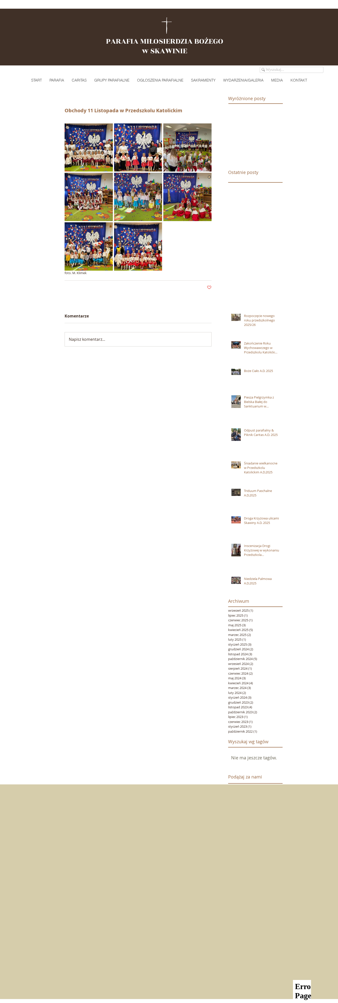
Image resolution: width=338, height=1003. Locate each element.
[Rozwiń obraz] (89, 147)
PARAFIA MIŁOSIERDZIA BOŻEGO (164, 41)
